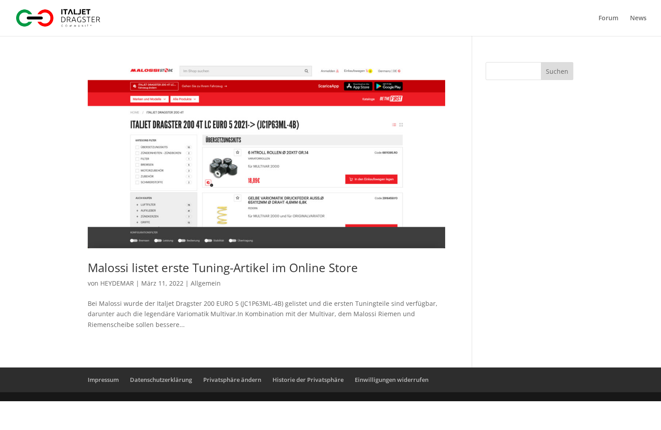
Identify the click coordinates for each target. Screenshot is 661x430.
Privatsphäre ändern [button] (232, 380)
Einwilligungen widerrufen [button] (392, 380)
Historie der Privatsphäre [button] (308, 380)
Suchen (557, 71)
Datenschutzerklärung (161, 380)
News (638, 18)
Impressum (103, 380)
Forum (608, 18)
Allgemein (206, 283)
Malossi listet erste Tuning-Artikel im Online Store (223, 268)
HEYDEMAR (117, 283)
